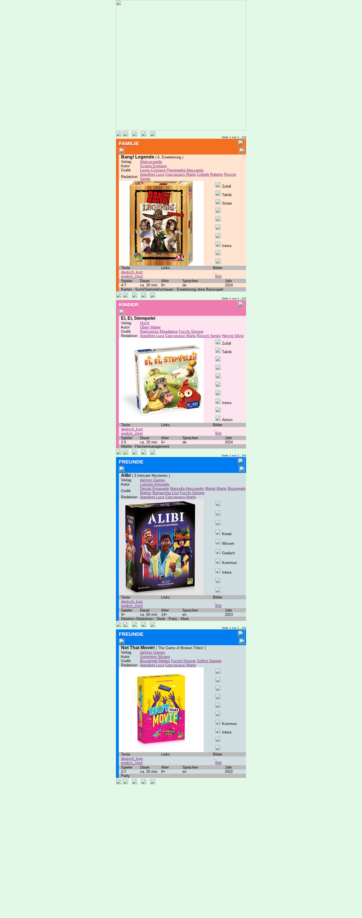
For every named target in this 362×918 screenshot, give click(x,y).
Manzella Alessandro (187, 488)
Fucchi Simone (191, 331)
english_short (132, 276)
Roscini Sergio (209, 336)
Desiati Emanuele (154, 488)
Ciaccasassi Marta (180, 174)
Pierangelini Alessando (185, 170)
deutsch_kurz (132, 272)
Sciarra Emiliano (153, 166)
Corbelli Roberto (210, 174)
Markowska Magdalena (159, 331)
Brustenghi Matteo (155, 661)
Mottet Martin (216, 488)
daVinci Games (152, 480)
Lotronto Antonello (154, 484)
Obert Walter (150, 327)
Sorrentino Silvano (155, 657)
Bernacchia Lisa (165, 493)
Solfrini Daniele (209, 661)
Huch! (145, 323)
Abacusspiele (151, 162)
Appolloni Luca (152, 174)
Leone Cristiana (152, 170)
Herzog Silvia (233, 336)
